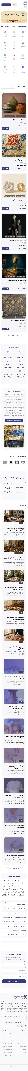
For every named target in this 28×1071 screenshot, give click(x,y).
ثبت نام (5, 128)
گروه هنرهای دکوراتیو (7, 1052)
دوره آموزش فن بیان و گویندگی (17, 280)
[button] (26, 17)
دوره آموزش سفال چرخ (19, 120)
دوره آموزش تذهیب (20, 160)
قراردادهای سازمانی (22, 1043)
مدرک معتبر (24, 1037)
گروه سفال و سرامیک (7, 1046)
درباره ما (25, 1049)
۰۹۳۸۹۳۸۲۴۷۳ (9, 1023)
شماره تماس (23, 973)
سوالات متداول (23, 1046)
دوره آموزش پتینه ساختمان (18, 320)
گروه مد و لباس (9, 1033)
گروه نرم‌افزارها (9, 1059)
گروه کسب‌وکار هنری (8, 1055)
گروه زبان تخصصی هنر (7, 1049)
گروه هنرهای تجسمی (7, 1040)
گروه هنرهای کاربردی (7, 1043)
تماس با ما (24, 1052)
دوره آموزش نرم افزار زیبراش (18, 240)
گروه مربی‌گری (9, 1062)
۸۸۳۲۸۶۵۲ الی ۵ (17, 1023)
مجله (26, 1033)
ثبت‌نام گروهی (23, 1040)
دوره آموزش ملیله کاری (19, 200)
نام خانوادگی (23, 967)
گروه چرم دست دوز (8, 1037)
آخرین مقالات (23, 506)
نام (25, 961)
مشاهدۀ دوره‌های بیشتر (14, 336)
